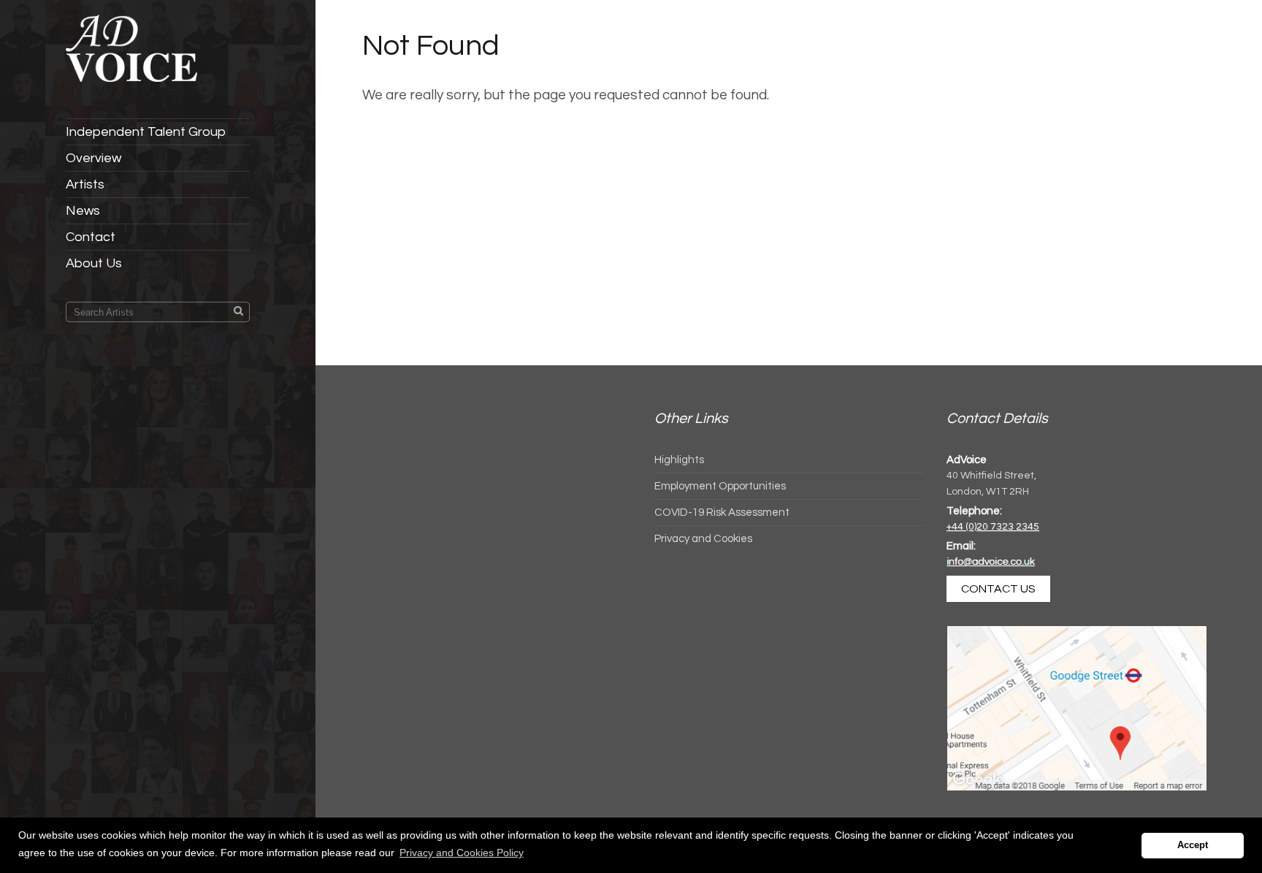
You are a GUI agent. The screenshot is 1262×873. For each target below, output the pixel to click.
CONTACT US (998, 589)
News (83, 211)
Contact (90, 237)
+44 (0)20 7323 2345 (992, 527)
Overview (93, 158)
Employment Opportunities (720, 486)
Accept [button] (1192, 845)
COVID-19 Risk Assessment (721, 512)
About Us (94, 263)
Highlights (679, 459)
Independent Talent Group (146, 132)
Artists (85, 184)
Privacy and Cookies (703, 538)
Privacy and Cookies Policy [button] (461, 852)
